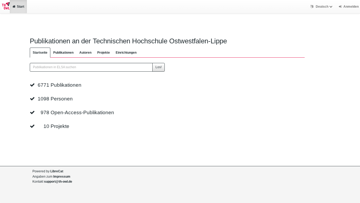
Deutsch (322, 6)
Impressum (61, 176)
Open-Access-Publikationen (82, 112)
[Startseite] (5, 6)
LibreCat (56, 171)
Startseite (40, 52)
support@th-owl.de (58, 181)
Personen (62, 99)
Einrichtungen (126, 52)
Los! (158, 67)
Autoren (85, 52)
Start (20, 6)
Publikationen (63, 52)
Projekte (103, 52)
